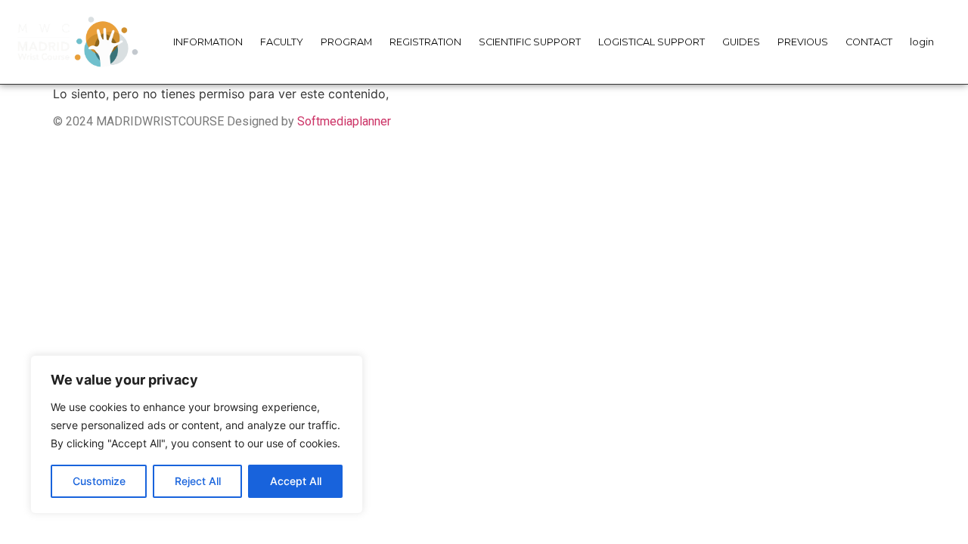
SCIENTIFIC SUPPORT (530, 42)
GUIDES (741, 42)
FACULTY (281, 42)
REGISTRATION (425, 42)
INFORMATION (208, 42)
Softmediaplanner (344, 121)
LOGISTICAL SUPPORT (651, 42)
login (922, 42)
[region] (196, 434)
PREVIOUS (802, 42)
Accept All (295, 480)
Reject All (198, 480)
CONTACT (868, 42)
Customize (99, 480)
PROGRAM (346, 42)
